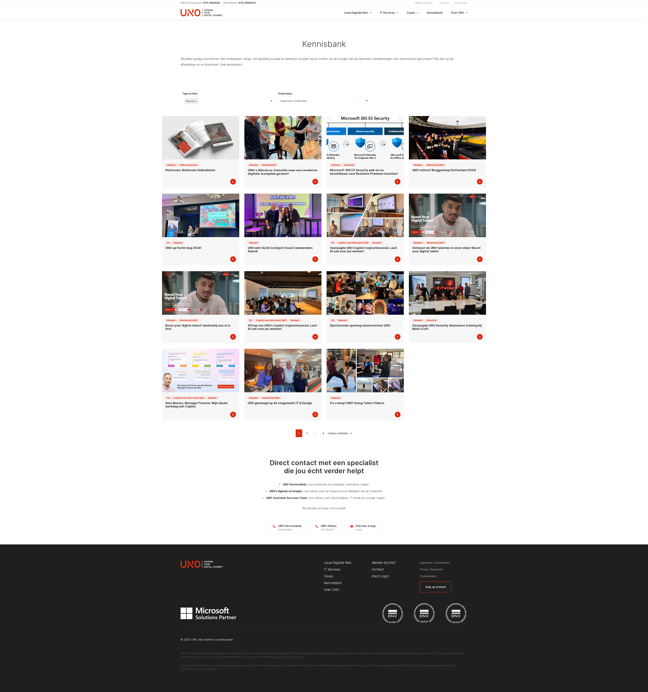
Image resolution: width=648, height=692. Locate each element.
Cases (411, 12)
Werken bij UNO (424, 2)
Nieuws (171, 165)
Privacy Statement (431, 569)
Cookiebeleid (428, 576)
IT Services (387, 12)
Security (349, 165)
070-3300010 (247, 2)
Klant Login (461, 2)
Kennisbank (434, 12)
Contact (443, 2)
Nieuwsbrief (269, 165)
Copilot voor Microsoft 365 (353, 242)
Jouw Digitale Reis (356, 12)
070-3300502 (211, 2)
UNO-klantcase (188, 165)
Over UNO (457, 12)
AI (168, 242)
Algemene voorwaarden (435, 562)
